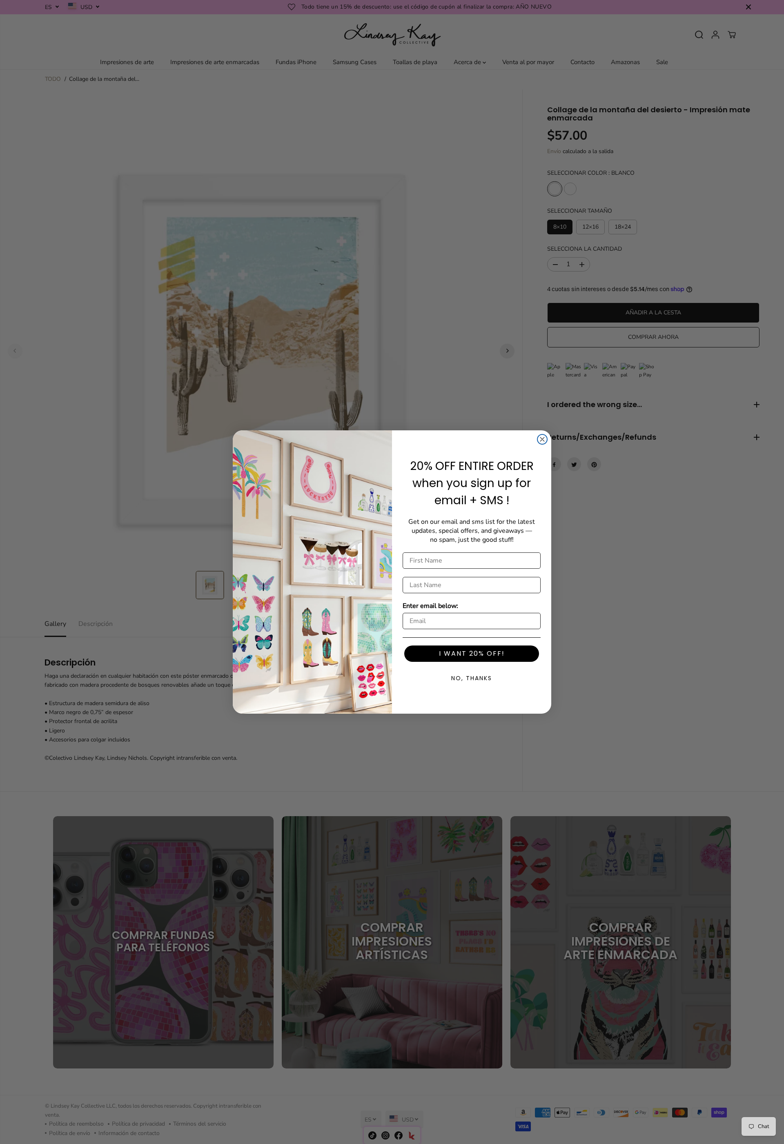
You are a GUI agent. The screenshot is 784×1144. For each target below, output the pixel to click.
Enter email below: (430, 605)
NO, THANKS (471, 678)
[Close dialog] (542, 439)
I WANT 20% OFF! (472, 653)
